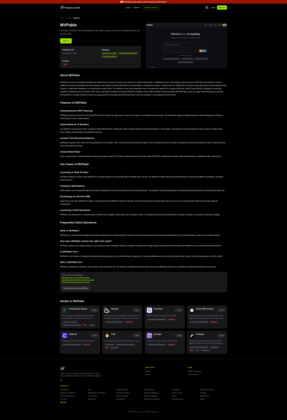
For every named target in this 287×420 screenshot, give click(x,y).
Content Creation (122, 396)
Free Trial (86, 344)
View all (63, 402)
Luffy (113, 334)
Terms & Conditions (195, 371)
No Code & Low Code (109, 53)
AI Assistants (109, 344)
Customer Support (150, 396)
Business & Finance (123, 393)
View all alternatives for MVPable (75, 288)
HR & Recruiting (177, 399)
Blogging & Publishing (67, 393)
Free (65, 64)
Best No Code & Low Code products (76, 278)
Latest (128, 7)
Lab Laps (157, 334)
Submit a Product (151, 7)
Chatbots (203, 393)
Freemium (129, 322)
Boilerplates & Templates (96, 393)
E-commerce (120, 399)
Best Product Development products (76, 282)
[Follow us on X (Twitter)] (61, 380)
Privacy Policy (193, 374)
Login (213, 7)
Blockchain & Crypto (207, 390)
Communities (92, 396)
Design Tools (204, 396)
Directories (92, 399)
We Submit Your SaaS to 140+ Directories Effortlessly (145, 2)
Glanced (114, 309)
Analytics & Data (122, 390)
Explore (136, 7)
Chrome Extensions (67, 396)
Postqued (200, 334)
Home (62, 18)
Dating (174, 396)
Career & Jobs (177, 393)
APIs (197, 350)
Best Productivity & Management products (78, 280)
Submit (147, 374)
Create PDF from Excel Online (208, 309)
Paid (106, 348)
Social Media (215, 347)
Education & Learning (70, 322)
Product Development (109, 56)
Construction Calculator (79, 309)
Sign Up (222, 7)
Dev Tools (63, 399)
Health (202, 399)
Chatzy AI (73, 334)
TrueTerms (158, 309)
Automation (114, 348)
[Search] (207, 7)
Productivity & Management (128, 53)
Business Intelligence (151, 393)
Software (92, 325)
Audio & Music (149, 390)
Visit (64, 41)
